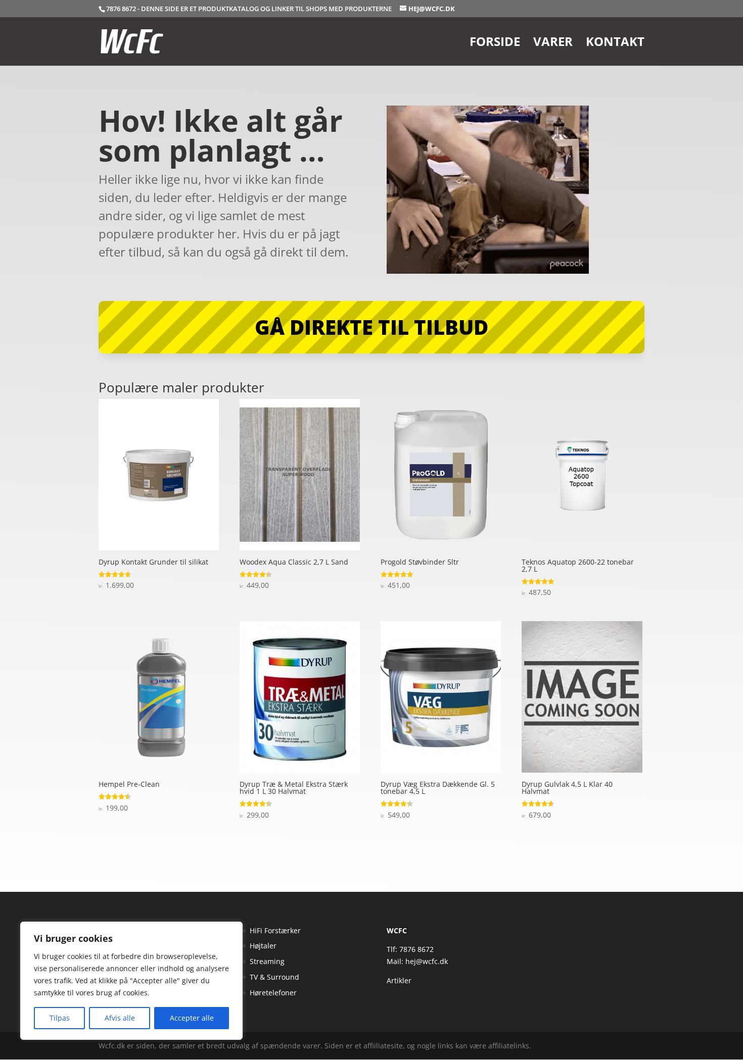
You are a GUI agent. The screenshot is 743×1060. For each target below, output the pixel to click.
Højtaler (263, 945)
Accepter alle (192, 1018)
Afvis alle (120, 1018)
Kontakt (615, 43)
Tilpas (60, 1018)
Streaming (267, 961)
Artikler (399, 980)
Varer (553, 43)
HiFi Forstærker (275, 930)
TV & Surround (274, 977)
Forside (495, 43)
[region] (131, 981)
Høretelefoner (273, 992)
